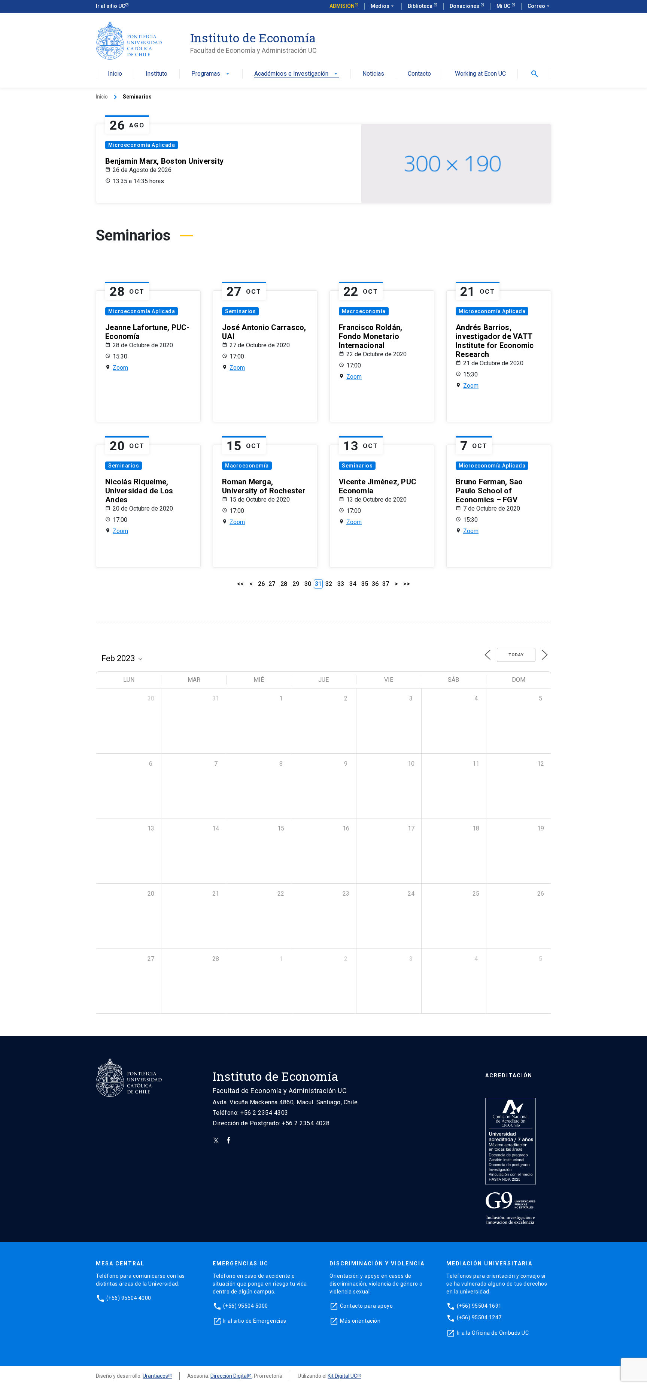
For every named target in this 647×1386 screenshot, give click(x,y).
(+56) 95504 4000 (128, 1298)
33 (340, 583)
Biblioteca (421, 6)
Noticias (373, 74)
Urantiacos (155, 1376)
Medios (383, 6)
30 (307, 583)
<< (240, 583)
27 (271, 583)
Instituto (156, 74)
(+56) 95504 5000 (245, 1305)
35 (364, 583)
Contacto (419, 74)
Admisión (342, 6)
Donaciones (465, 6)
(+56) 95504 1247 (479, 1317)
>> (406, 583)
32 (328, 583)
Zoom (120, 367)
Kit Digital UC (342, 1376)
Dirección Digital (229, 1376)
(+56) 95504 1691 (479, 1305)
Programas (211, 74)
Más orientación (360, 1320)
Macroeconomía (364, 311)
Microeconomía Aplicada (141, 145)
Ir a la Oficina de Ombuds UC (493, 1332)
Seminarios (240, 311)
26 (261, 583)
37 (385, 583)
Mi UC (503, 6)
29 (295, 583)
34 (352, 583)
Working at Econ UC (480, 74)
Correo (539, 6)
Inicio (115, 74)
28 (283, 583)
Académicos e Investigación (296, 74)
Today (516, 655)
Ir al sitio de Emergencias (254, 1320)
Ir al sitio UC (110, 6)
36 (375, 583)
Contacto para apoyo (366, 1305)
